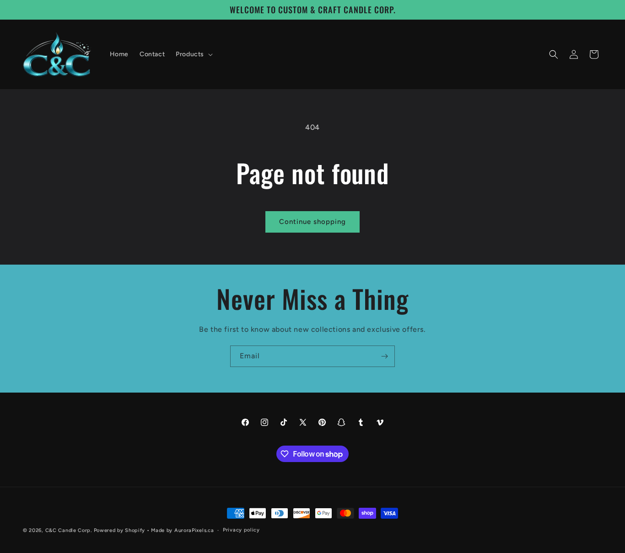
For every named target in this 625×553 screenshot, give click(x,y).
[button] (193, 54)
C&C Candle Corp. (68, 530)
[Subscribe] (384, 356)
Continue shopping (312, 222)
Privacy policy (241, 530)
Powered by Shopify (119, 530)
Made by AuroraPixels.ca (182, 530)
